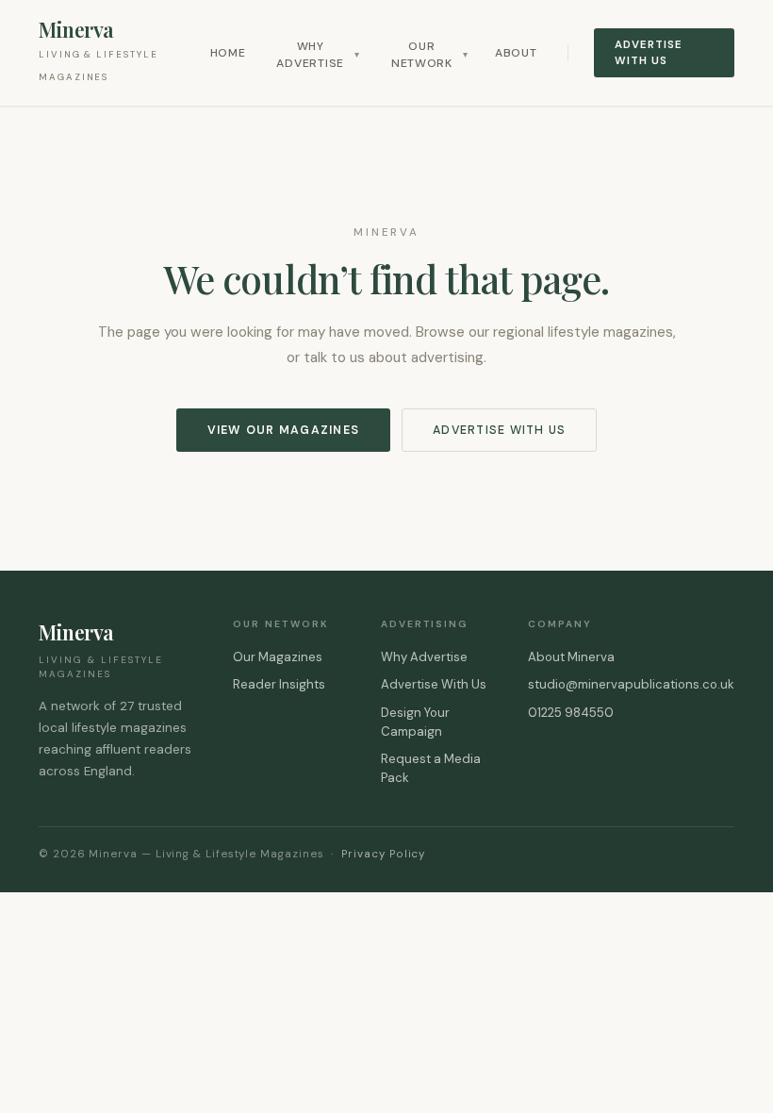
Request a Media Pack (431, 768)
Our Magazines (277, 657)
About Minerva (571, 657)
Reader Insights (279, 684)
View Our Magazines (283, 430)
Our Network (430, 55)
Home (228, 52)
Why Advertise (317, 55)
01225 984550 (571, 713)
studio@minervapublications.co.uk (631, 684)
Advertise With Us (648, 53)
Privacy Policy (383, 854)
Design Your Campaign (415, 722)
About (516, 52)
